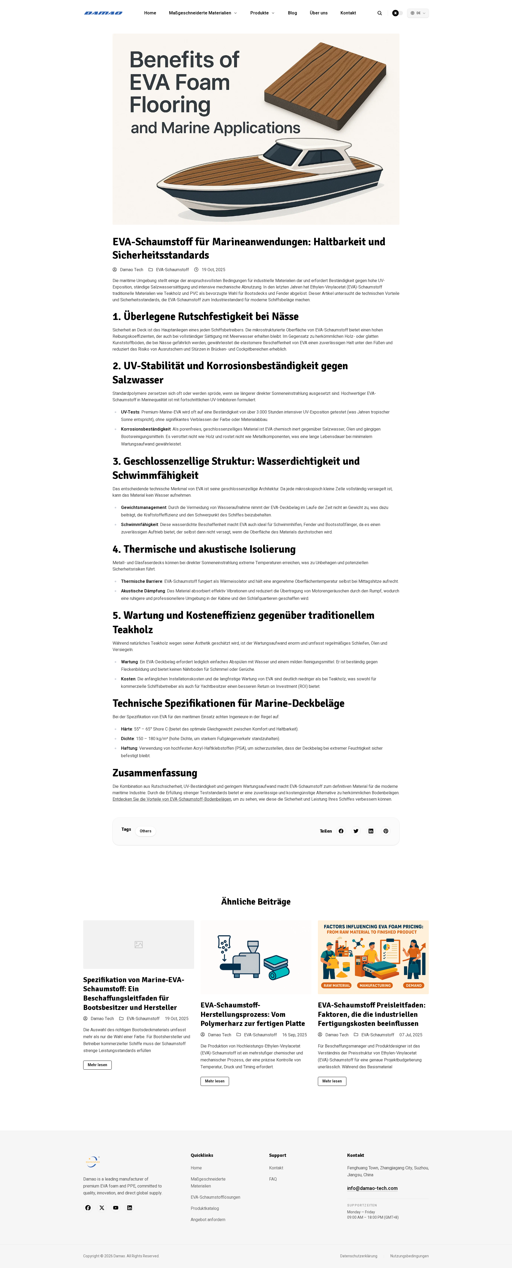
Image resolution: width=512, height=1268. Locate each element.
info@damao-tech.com (372, 1188)
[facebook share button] (341, 831)
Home (150, 13)
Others (145, 831)
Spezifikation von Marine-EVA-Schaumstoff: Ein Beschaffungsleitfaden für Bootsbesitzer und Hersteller (133, 993)
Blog (292, 13)
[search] (382, 13)
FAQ (273, 1179)
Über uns (319, 13)
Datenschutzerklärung (358, 1256)
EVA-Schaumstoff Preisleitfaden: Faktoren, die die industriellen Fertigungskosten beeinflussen (372, 1014)
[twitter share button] (356, 831)
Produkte (259, 13)
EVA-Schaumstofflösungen (215, 1197)
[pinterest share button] (386, 831)
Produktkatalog (205, 1208)
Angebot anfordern (208, 1220)
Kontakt (348, 13)
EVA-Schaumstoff (172, 270)
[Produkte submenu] (273, 13)
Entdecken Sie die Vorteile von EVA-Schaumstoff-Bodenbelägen (172, 799)
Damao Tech (131, 270)
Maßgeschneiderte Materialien (200, 13)
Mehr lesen (97, 1065)
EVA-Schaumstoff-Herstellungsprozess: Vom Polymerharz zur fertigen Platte (253, 1014)
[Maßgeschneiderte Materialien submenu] (235, 13)
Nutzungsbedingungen (409, 1256)
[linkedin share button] (371, 831)
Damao (119, 1256)
